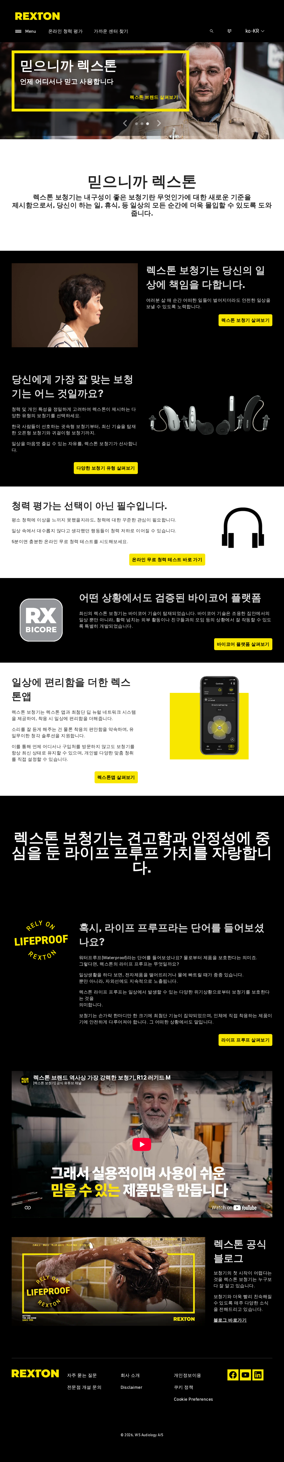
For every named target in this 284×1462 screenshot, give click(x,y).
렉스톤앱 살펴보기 (116, 777)
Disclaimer (132, 1387)
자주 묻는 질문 (82, 1375)
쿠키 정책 (183, 1387)
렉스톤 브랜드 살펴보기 (154, 97)
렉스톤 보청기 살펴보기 (245, 320)
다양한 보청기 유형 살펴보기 (106, 468)
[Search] (211, 31)
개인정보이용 (187, 1375)
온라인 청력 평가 (65, 31)
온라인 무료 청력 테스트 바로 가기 (167, 559)
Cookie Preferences (193, 1399)
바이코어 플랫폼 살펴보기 (243, 644)
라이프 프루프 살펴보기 (245, 1040)
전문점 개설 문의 (84, 1387)
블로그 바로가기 (230, 1320)
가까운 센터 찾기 (111, 31)
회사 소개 (130, 1375)
